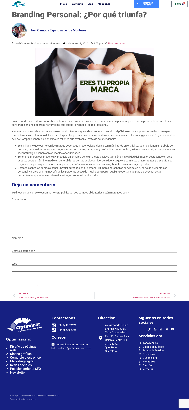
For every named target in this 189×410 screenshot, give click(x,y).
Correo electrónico (23, 251)
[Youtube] (172, 329)
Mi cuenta (104, 4)
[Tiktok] (149, 329)
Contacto (77, 4)
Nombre (17, 238)
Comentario (19, 199)
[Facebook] (155, 329)
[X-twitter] (166, 329)
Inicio (63, 4)
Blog (90, 4)
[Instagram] (160, 329)
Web (14, 263)
